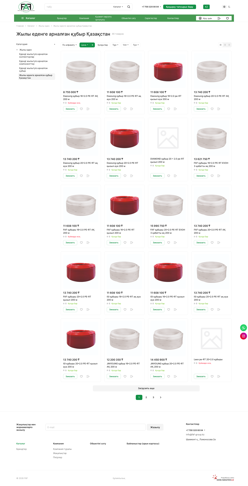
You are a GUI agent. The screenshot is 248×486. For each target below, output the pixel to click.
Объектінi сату (98, 443)
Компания (58, 443)
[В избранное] (81, 109)
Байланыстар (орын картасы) (143, 443)
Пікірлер (57, 457)
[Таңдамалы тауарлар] (227, 18)
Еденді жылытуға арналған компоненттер (33, 62)
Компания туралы (62, 449)
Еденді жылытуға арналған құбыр (33, 69)
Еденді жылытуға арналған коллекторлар (33, 55)
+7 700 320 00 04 (150, 6)
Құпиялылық (119, 478)
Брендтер (21, 449)
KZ (206, 6)
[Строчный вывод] (225, 45)
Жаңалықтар (60, 453)
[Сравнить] (88, 109)
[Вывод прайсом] (229, 45)
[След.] (160, 397)
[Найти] (128, 6)
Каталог (20, 443)
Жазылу (155, 427)
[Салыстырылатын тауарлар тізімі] (219, 18)
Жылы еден (26, 49)
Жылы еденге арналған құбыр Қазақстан (35, 76)
